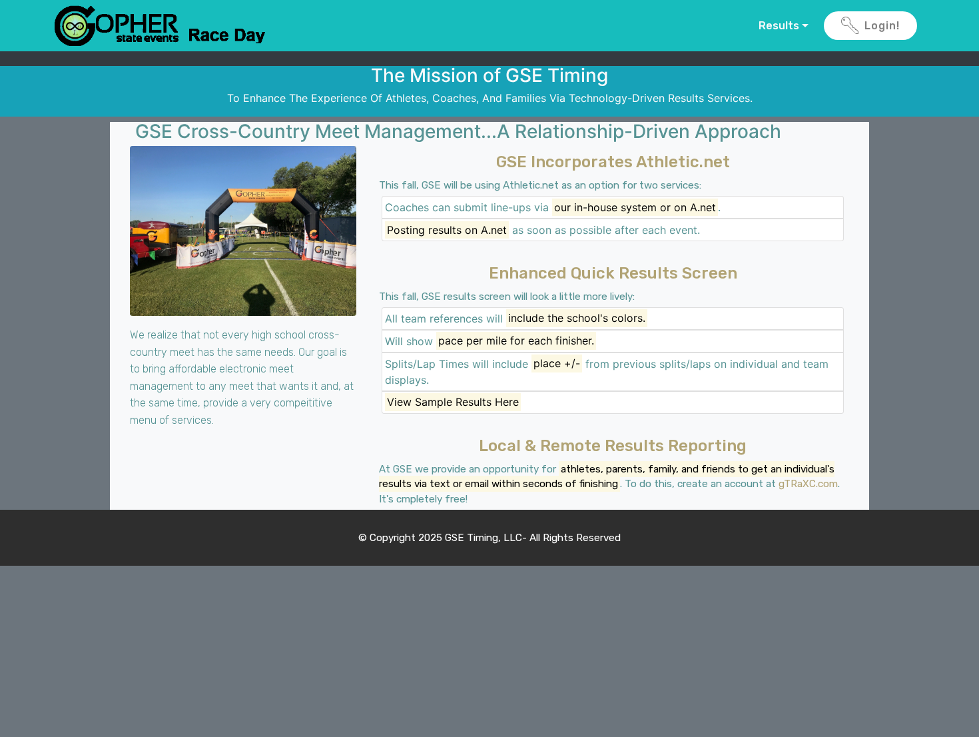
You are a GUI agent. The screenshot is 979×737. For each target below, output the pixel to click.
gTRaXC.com (808, 484)
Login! (882, 25)
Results (779, 25)
